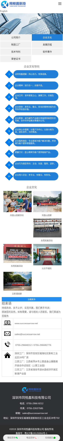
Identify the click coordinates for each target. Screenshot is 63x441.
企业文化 (47, 37)
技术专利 (15, 51)
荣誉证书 (15, 59)
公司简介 (15, 37)
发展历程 (47, 44)
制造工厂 (15, 44)
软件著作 (47, 51)
